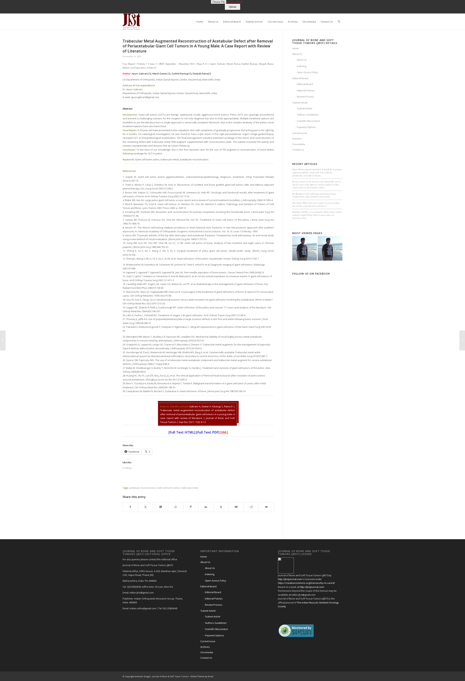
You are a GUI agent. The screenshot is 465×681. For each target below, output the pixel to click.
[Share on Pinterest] (190, 507)
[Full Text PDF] (207, 432)
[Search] (338, 22)
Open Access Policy (307, 72)
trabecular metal (189, 487)
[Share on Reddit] (251, 507)
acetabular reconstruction (142, 487)
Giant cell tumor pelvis (168, 487)
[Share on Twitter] (145, 507)
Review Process (305, 96)
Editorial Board (300, 78)
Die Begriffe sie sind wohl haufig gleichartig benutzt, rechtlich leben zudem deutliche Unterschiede (314, 195)
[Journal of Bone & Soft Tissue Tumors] (131, 22)
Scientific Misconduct (308, 121)
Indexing (301, 66)
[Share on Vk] (236, 507)
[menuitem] (200, 22)
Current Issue (299, 133)
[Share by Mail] (266, 507)
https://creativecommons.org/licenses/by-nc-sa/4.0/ (306, 583)
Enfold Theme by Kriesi (202, 676)
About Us (297, 54)
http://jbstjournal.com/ (290, 579)
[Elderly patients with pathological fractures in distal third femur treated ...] (3, 340)
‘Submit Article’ (300, 102)
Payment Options (306, 127)
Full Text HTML (182, 432)
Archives (297, 138)
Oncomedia (298, 144)
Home (295, 48)
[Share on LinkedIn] (206, 507)
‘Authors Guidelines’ (308, 114)
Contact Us (298, 149)
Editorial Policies (306, 90)
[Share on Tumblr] (221, 507)
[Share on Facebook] (130, 507)
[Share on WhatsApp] (175, 507)
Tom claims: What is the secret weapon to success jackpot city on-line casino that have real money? (316, 204)
